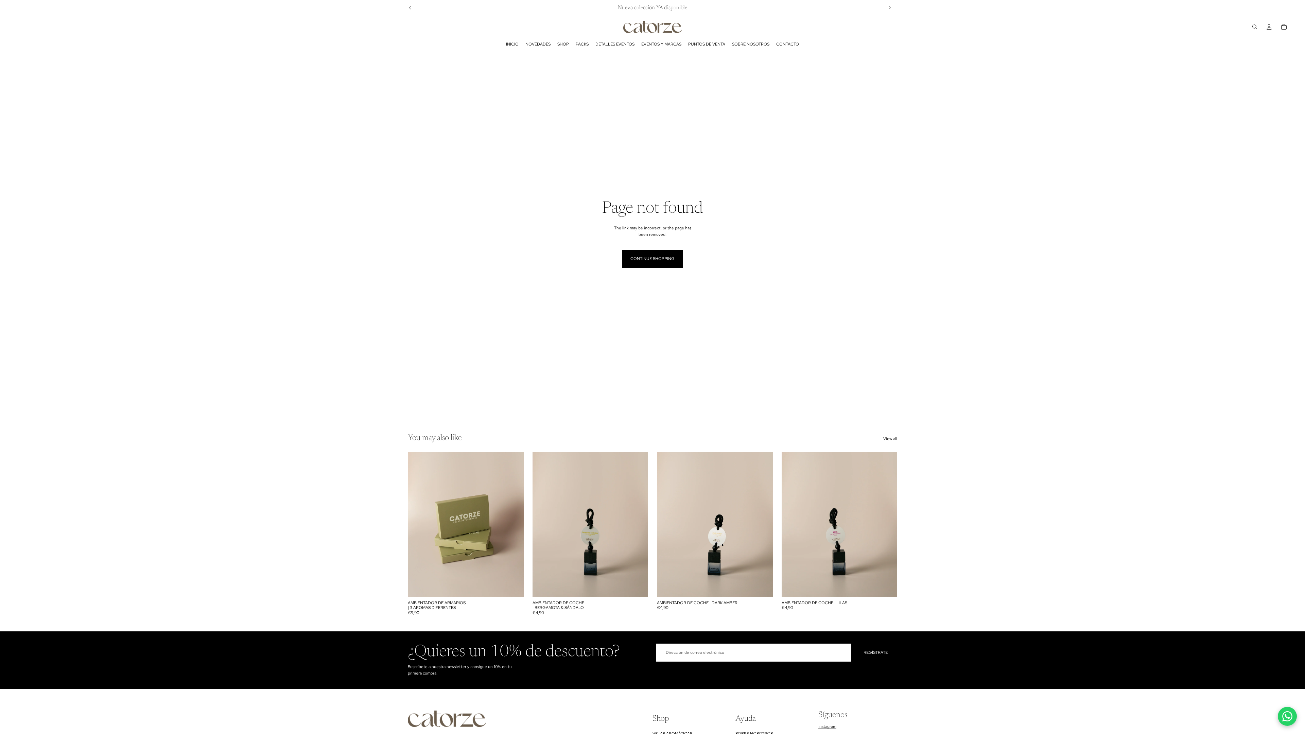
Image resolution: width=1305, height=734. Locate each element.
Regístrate (876, 652)
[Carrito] (1283, 26)
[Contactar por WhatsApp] (1287, 716)
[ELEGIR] (513, 586)
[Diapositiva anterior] (410, 7)
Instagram (827, 727)
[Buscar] (1254, 26)
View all (890, 438)
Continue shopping (652, 258)
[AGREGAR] (637, 586)
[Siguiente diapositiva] (889, 7)
